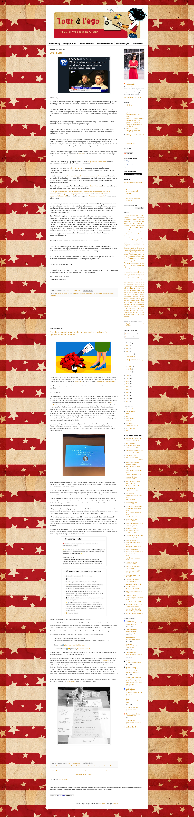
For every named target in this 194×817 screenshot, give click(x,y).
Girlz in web (129, 423)
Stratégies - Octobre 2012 (133, 584)
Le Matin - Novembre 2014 (134, 517)
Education (127, 248)
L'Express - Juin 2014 (132, 526)
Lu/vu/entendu (97, 293)
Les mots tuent (130, 144)
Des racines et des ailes (136, 242)
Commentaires (130, 337)
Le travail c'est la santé (93, 766)
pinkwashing (127, 296)
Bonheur (126, 228)
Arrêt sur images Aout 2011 (134, 606)
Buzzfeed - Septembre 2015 (134, 460)
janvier (130, 372)
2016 (128, 387)
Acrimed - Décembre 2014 (134, 506)
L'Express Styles (130, 409)
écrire (142, 246)
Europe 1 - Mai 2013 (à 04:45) (135, 613)
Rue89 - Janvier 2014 (132, 549)
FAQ (137, 252)
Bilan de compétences (62, 766)
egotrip (133, 248)
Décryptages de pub (69, 43)
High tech (127, 266)
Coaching (126, 234)
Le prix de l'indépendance (133, 662)
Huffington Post (130, 421)
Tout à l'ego (126, 161)
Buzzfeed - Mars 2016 (132, 441)
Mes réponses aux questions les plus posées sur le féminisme (134, 191)
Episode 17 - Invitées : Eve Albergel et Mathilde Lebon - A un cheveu (134, 124)
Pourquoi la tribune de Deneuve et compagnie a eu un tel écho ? (134, 692)
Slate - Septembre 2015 (133, 466)
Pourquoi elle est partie (97, 196)
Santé (137, 300)
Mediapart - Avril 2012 (133, 589)
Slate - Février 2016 (132, 457)
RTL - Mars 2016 (131, 455)
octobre (130, 366)
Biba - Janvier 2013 (131, 581)
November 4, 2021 (83, 649)
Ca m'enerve (59, 293)
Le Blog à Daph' (130, 720)
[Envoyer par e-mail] (84, 291)
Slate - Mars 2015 (131, 499)
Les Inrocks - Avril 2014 (133, 530)
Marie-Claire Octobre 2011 (134, 604)
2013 (128, 395)
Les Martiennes (130, 689)
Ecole (137, 246)
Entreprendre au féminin (105, 43)
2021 (128, 351)
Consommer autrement (130, 236)
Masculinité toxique (132, 286)
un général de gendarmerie (97, 162)
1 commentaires (76, 290)
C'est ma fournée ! (131, 629)
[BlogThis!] (86, 291)
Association (141, 219)
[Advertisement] (84, 312)
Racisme (132, 298)
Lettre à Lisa (56, 53)
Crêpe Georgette (131, 652)
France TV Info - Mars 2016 (134, 450)
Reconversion (140, 298)
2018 (128, 381)
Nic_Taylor (102, 803)
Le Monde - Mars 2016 (133, 448)
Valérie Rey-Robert (76, 168)
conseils (81, 154)
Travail (142, 304)
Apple (134, 219)
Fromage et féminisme (87, 43)
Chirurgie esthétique (133, 232)
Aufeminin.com (130, 411)
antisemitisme (127, 219)
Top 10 (137, 304)
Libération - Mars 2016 (133, 445)
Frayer (128, 661)
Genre (84, 766)
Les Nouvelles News (132, 425)
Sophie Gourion (130, 84)
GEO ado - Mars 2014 (132, 540)
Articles (128, 333)
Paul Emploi (139, 294)
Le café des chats (131, 709)
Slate (127, 416)
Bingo (125, 225)
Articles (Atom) (63, 779)
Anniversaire (140, 217)
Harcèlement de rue (137, 263)
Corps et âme (140, 236)
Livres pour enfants (134, 280)
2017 (128, 384)
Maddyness (79, 381)
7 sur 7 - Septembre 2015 (133, 474)
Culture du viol (67, 293)
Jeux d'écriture (138, 43)
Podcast (135, 296)
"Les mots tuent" (95, 186)
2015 (128, 390)
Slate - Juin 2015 (131, 483)
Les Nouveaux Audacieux (133, 677)
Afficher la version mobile (84, 774)
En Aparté (129, 644)
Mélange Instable (131, 667)
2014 (128, 392)
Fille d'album (130, 621)
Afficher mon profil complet (132, 97)
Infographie (130, 268)
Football (134, 256)
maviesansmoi (130, 637)
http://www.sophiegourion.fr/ (133, 182)
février (130, 369)
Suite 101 (128, 430)
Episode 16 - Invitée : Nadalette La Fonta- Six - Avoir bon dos (133, 130)
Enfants (141, 250)
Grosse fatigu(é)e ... (131, 715)
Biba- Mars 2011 (131, 595)
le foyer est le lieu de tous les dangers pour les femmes (84, 176)
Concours (141, 234)
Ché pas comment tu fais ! (133, 714)
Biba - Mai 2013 (130, 568)
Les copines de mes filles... (133, 722)
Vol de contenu (139, 314)
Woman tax (127, 316)
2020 (128, 375)
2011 (128, 401)
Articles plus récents (57, 771)
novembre (131, 354)
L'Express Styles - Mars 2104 (134, 535)
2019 (128, 378)
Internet (136, 268)
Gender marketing (54, 43)
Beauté (126, 223)
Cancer (126, 230)
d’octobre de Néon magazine (105, 381)
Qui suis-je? (129, 105)
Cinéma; (142, 232)
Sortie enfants (139, 302)
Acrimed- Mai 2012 (132, 586)
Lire (138, 278)
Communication (133, 234)
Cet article (105, 660)
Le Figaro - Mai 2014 (132, 528)
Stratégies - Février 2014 (133, 546)
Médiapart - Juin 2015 (132, 486)
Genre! (128, 699)
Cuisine (125, 238)
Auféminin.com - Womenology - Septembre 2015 (134, 470)
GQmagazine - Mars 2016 (133, 438)
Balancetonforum (139, 221)
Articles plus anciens (111, 771)
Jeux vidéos (136, 270)
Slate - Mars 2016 (131, 443)
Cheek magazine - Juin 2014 (134, 523)
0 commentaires (76, 763)
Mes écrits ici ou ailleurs (106, 766)
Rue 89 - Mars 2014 (132, 533)
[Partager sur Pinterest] (92, 291)
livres (142, 278)
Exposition (127, 252)
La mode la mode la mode (136, 274)
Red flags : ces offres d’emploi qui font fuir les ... (135, 361)
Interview (141, 268)
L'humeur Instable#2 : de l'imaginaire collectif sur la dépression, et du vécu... (133, 670)
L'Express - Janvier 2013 (133, 579)
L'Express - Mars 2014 (132, 538)
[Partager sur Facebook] (90, 291)
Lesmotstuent (89, 293)
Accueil (84, 771)
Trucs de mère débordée (131, 306)
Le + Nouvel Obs (130, 428)
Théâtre (133, 304)
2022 (128, 348)
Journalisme (81, 293)
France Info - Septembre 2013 (135, 566)
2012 (128, 398)
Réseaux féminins (129, 300)
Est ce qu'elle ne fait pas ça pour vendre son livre (76, 194)
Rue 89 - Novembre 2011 (133, 602)
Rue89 (127, 413)
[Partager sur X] (88, 291)
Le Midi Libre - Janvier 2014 (134, 551)
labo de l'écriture (128, 276)
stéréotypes (127, 304)
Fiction (130, 256)
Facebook (133, 252)
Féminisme (75, 293)
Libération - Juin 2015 (132, 488)
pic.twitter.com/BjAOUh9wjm (74, 645)
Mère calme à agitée (122, 43)
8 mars (126, 215)
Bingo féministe (131, 225)
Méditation (141, 286)
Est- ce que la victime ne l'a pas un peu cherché (66, 192)
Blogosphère (140, 225)
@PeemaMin (71, 681)
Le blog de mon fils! (132, 707)
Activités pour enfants (137, 215)
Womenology (130, 418)
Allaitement (127, 217)
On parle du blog (137, 292)
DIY (133, 246)
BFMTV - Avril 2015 (132, 491)
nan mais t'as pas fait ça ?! (133, 639)
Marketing (130, 284)
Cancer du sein (134, 230)
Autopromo (127, 221)
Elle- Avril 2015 (130, 493)
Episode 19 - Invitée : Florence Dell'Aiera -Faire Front (133, 114)
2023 (128, 346)
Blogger (115, 803)
